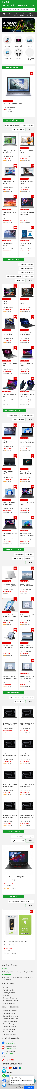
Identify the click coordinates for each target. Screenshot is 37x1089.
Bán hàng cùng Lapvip (10, 998)
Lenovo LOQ (20, 280)
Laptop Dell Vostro (27, 125)
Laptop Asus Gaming (26, 268)
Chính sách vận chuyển (10, 1016)
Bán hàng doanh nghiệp (10, 1000)
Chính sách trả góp (9, 1024)
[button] (14, 31)
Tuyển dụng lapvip (9, 993)
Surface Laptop (18, 559)
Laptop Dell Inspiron (12, 125)
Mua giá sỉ (6, 995)
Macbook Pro (19, 702)
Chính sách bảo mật (9, 1026)
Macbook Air (29, 698)
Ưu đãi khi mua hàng (9, 1034)
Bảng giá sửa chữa (9, 1003)
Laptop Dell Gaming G (14, 276)
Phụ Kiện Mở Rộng (27, 902)
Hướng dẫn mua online (10, 1021)
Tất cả (30, 129)
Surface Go (29, 555)
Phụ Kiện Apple (14, 902)
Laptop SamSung (18, 420)
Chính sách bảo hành (10, 1011)
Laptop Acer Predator (26, 264)
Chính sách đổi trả (9, 1013)
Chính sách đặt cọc (9, 1032)
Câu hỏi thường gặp (9, 1029)
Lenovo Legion (28, 276)
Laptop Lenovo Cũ (18, 841)
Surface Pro (29, 559)
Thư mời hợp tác (8, 990)
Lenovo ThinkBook (27, 416)
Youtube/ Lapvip (11, 1048)
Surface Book (19, 555)
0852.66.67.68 (10, 1053)
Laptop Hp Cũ (28, 837)
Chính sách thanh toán (10, 1019)
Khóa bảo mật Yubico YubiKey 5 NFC (15, 942)
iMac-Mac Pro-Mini (16, 698)
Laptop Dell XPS (18, 129)
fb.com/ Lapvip (10, 1043)
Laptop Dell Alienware (26, 272)
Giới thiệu (6, 987)
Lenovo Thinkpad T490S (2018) (14, 877)
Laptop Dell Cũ (17, 837)
